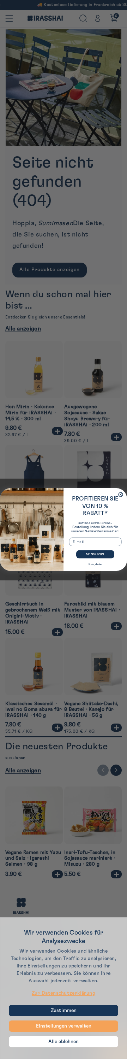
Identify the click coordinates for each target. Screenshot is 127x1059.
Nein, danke (95, 564)
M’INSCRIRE (95, 554)
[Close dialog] (121, 494)
